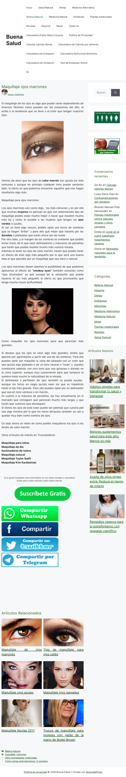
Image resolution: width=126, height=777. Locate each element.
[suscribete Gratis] (42, 500)
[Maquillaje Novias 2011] (22, 726)
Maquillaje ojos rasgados (61, 692)
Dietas (62, 7)
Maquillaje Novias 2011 (18, 730)
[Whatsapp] (30, 520)
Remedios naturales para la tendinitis (106, 252)
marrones (21, 754)
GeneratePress (94, 772)
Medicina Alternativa (83, 7)
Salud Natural (45, 7)
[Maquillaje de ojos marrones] (22, 645)
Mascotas (100, 306)
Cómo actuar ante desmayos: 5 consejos (26, 761)
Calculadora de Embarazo (40, 53)
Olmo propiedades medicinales (21, 757)
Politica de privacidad (35, 772)
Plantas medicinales (101, 16)
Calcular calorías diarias (39, 44)
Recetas (30, 26)
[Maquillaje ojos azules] (22, 688)
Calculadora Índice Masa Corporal (44, 35)
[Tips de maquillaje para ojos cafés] (63, 645)
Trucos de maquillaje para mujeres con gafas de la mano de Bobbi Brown (63, 735)
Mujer (60, 26)
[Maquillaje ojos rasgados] (63, 688)
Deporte (45, 26)
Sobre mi (74, 26)
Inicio (29, 7)
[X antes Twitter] (30, 550)
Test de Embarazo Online (73, 62)
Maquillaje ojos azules (17, 692)
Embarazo (78, 16)
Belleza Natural (34, 16)
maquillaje (10, 754)
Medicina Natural (58, 16)
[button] (27, 72)
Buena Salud (14, 39)
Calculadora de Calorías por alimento (78, 44)
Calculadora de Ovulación (40, 62)
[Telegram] (30, 566)
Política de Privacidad (81, 35)
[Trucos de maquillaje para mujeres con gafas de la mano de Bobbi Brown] (63, 726)
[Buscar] (115, 92)
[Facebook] (30, 535)
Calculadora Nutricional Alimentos (78, 53)
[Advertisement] (43, 589)
